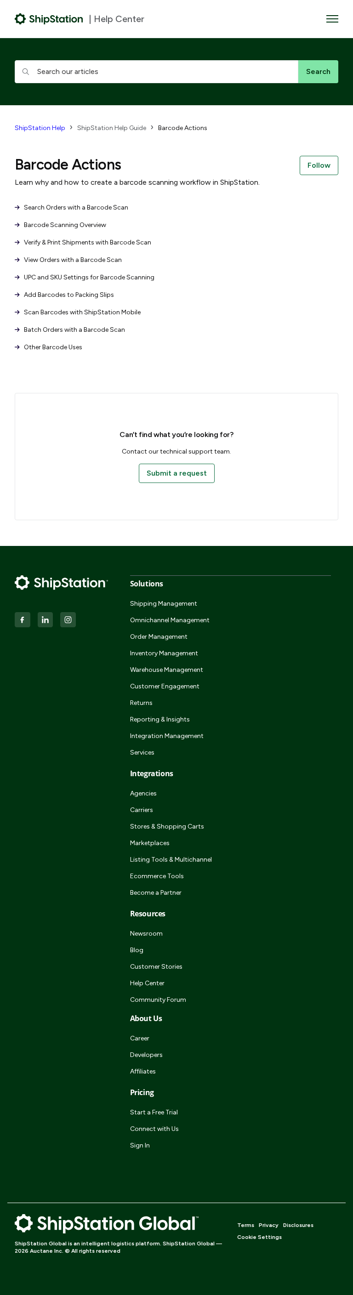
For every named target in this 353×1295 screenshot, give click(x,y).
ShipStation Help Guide (111, 128)
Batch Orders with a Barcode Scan (74, 330)
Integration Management (167, 736)
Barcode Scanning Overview (64, 225)
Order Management (159, 637)
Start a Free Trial (154, 1112)
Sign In (140, 1145)
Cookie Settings (259, 1237)
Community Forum (158, 1000)
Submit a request (177, 473)
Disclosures (298, 1225)
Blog (136, 950)
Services (142, 752)
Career (139, 1038)
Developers (146, 1055)
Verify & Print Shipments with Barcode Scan (87, 242)
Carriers (141, 810)
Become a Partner (156, 893)
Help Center (147, 983)
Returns (141, 703)
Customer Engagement (164, 686)
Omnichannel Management (170, 620)
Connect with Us (154, 1129)
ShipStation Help (40, 128)
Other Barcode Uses (52, 347)
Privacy (269, 1225)
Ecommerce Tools (157, 876)
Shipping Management (163, 604)
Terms (245, 1225)
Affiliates (143, 1071)
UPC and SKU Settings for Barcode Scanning (88, 277)
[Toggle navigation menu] (332, 19)
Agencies (143, 793)
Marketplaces (150, 843)
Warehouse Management (166, 670)
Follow (318, 165)
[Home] (49, 18)
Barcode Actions (182, 128)
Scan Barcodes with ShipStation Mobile (82, 312)
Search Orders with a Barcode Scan (75, 207)
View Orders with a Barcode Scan (72, 260)
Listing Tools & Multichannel (171, 859)
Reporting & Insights (160, 719)
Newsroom (146, 933)
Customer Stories (156, 967)
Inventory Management (164, 653)
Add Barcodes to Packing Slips (68, 295)
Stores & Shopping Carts (167, 826)
